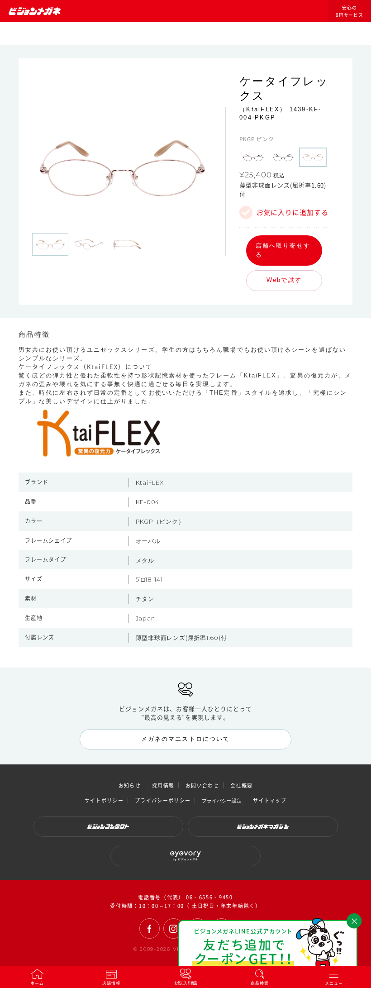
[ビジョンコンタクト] (108, 826)
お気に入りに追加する (292, 212)
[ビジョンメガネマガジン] (263, 826)
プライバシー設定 (222, 800)
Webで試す (283, 280)
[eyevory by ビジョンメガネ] (185, 856)
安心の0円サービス (350, 11)
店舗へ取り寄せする (283, 250)
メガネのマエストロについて (185, 738)
